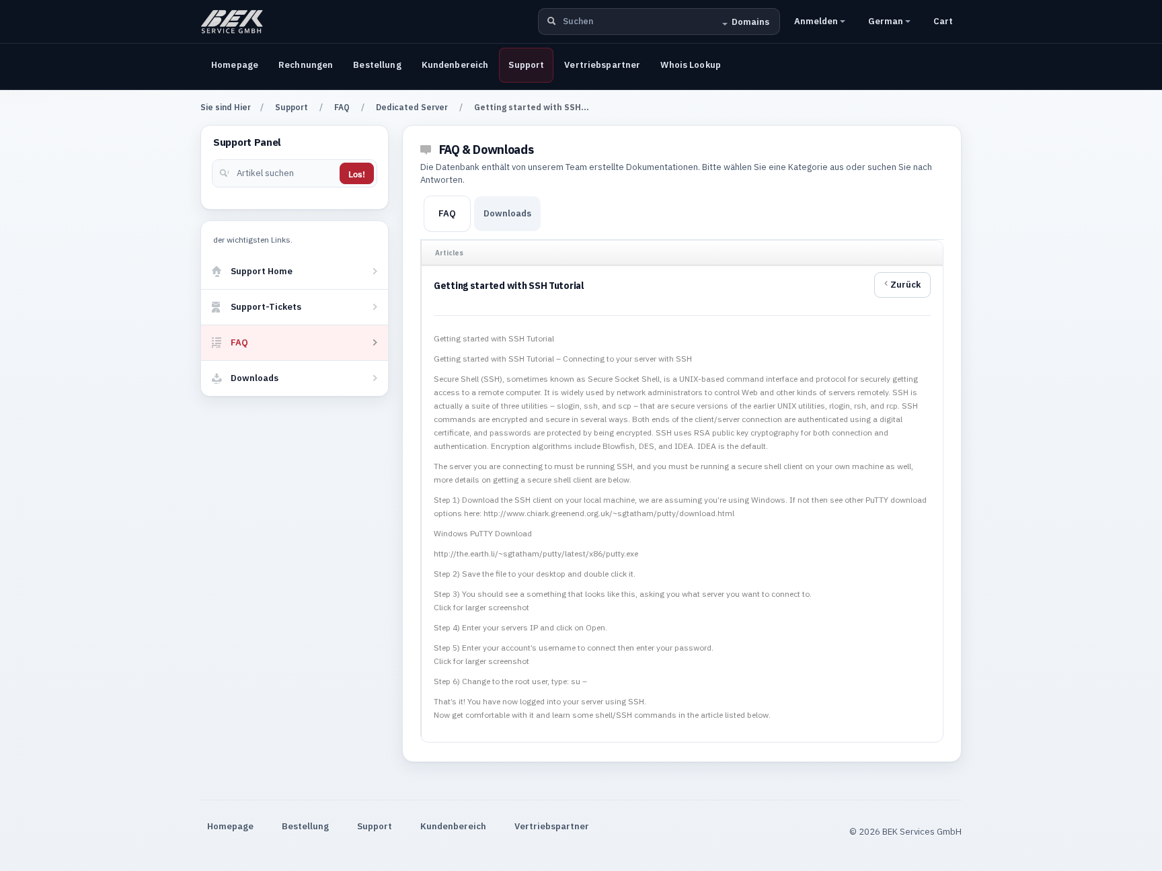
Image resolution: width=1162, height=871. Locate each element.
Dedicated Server (412, 107)
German (886, 21)
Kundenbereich (455, 65)
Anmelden (817, 21)
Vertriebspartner (602, 65)
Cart (943, 21)
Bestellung (377, 65)
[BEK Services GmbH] (232, 21)
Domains (750, 22)
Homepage (234, 65)
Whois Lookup (690, 65)
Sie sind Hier (225, 107)
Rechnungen (305, 65)
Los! (356, 174)
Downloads (507, 213)
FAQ (342, 107)
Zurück (905, 284)
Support (526, 65)
